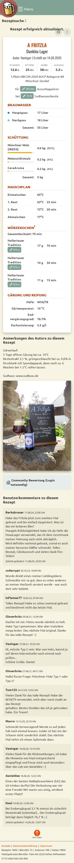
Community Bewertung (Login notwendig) (30, 482)
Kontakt (6, 845)
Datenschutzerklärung (25, 845)
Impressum (46, 845)
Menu (28, 9)
